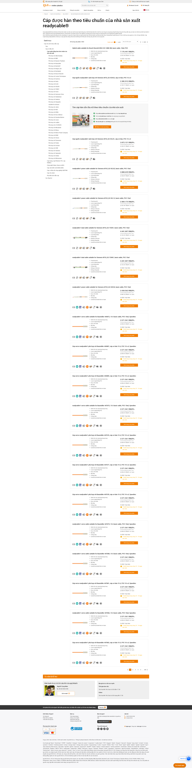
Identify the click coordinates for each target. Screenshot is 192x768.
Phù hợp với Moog (54, 130)
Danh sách (110, 42)
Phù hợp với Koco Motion (55, 115)
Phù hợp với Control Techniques (57, 76)
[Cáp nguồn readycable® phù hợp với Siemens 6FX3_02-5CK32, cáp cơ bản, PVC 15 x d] (80, 87)
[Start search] (107, 5)
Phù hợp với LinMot (54, 122)
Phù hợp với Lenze (54, 120)
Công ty (107, 10)
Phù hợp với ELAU (53, 84)
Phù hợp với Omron (54, 138)
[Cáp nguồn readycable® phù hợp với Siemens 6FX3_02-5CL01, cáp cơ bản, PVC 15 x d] (80, 148)
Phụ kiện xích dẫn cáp (53, 175)
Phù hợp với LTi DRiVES (55, 125)
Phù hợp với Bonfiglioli (55, 71)
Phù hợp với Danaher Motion (56, 117)
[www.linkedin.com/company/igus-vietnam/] (98, 729)
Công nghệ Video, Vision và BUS (55, 165)
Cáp (46, 46)
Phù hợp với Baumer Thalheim (57, 61)
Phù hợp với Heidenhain (55, 97)
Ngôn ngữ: (131, 726)
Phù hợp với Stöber (54, 156)
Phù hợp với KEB (53, 109)
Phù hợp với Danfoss (54, 79)
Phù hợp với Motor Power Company (58, 133)
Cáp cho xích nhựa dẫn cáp (55, 13)
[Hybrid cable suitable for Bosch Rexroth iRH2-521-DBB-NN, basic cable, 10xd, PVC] (80, 57)
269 (145, 670)
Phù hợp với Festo (53, 91)
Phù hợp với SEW (53, 148)
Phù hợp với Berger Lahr (55, 68)
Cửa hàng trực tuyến (48, 10)
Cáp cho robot (51, 173)
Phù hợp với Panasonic (55, 140)
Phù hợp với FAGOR (54, 86)
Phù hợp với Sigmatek (55, 153)
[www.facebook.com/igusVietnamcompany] (101, 729)
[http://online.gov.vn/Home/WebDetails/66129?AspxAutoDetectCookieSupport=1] (76, 729)
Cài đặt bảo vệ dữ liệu (107, 739)
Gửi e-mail (65, 693)
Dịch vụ (99, 10)
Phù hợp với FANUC (54, 89)
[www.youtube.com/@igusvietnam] (107, 729)
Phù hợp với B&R (53, 58)
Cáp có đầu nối (65, 13)
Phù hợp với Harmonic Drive (56, 94)
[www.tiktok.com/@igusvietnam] (104, 729)
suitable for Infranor (54, 104)
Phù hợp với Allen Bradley (55, 56)
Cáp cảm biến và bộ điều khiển (55, 168)
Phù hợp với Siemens (54, 150)
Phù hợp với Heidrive (54, 99)
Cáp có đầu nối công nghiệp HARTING (57, 170)
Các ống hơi (48, 178)
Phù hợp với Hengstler (55, 102)
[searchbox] (94, 5)
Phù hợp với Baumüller (55, 63)
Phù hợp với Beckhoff (54, 66)
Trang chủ (46, 13)
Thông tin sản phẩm (74, 10)
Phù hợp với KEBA (53, 112)
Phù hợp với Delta (53, 81)
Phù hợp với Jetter (54, 107)
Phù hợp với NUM (53, 135)
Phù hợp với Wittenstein (55, 158)
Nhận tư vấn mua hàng (102, 127)
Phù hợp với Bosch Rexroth (56, 74)
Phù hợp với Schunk (54, 145)
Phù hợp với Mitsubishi (55, 127)
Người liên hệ (136, 10)
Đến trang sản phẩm (129, 67)
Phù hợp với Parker (54, 143)
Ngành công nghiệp (88, 10)
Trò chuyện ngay (179, 765)
